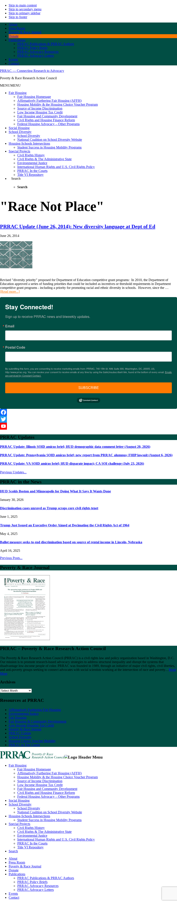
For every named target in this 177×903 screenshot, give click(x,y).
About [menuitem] (13, 858)
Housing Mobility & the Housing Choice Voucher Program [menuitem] (57, 777)
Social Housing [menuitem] (19, 800)
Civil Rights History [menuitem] (31, 828)
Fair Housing (18, 93)
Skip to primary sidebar (24, 13)
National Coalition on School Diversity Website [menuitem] (49, 812)
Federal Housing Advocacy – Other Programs (48, 124)
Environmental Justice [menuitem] (32, 835)
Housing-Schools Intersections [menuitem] (29, 816)
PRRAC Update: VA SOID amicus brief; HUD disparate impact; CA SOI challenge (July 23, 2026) (72, 463)
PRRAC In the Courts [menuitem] (32, 843)
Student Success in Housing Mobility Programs (49, 147)
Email (9, 326)
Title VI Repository (30, 174)
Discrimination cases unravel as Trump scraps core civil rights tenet (49, 508)
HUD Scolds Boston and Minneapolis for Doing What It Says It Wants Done (55, 491)
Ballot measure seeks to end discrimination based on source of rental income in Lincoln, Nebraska (71, 542)
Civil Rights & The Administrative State (44, 159)
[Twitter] (88, 419)
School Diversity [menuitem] (20, 804)
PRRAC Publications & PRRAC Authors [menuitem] (45, 878)
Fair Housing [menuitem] (18, 765)
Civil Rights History (31, 155)
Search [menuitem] (13, 851)
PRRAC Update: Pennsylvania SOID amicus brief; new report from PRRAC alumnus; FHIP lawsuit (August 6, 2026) (86, 455)
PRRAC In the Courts (32, 171)
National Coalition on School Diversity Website (49, 139)
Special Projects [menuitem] (19, 824)
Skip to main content (23, 5)
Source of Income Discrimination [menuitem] (39, 781)
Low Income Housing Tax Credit (40, 112)
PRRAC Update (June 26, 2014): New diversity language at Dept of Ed (77, 226)
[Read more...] (10, 291)
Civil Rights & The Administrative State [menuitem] (44, 831)
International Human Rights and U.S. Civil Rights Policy (56, 167)
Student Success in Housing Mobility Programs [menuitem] (49, 820)
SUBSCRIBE (88, 388)
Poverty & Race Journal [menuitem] (25, 866)
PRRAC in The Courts (24, 745)
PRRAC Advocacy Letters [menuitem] (35, 890)
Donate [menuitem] (14, 870)
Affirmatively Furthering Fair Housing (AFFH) (49, 100)
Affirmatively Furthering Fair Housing (35, 710)
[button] (10, 85)
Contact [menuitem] (14, 897)
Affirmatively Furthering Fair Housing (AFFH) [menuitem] (49, 773)
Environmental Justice (32, 163)
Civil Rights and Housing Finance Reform (46, 120)
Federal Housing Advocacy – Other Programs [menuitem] (48, 796)
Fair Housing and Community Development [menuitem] (47, 789)
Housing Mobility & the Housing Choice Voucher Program (57, 104)
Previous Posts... (11, 558)
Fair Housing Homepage (34, 97)
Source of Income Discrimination (39, 108)
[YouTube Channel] (88, 426)
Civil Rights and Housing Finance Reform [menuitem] (46, 793)
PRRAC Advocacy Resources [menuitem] (37, 886)
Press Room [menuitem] (17, 862)
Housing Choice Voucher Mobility (32, 741)
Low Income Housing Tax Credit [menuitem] (40, 785)
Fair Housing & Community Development (37, 721)
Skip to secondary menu (25, 9)
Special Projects (19, 151)
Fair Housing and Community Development (47, 116)
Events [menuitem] (13, 893)
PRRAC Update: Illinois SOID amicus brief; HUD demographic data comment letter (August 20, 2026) (75, 446)
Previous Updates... (13, 472)
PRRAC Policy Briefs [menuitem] (32, 882)
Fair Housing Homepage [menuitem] (34, 769)
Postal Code (15, 347)
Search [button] (16, 178)
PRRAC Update (20, 733)
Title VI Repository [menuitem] (30, 847)
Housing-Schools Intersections (29, 143)
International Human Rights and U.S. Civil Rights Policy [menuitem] (56, 839)
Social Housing (19, 128)
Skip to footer (18, 17)
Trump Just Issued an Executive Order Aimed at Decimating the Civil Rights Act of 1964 (64, 525)
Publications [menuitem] (17, 874)
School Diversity (20, 132)
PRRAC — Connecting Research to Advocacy (32, 71)
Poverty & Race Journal (25, 729)
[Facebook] (88, 412)
